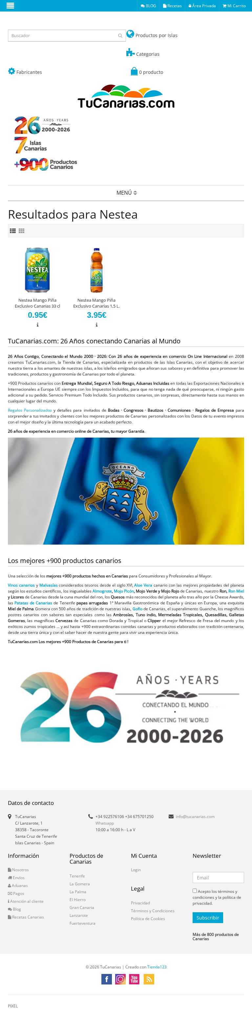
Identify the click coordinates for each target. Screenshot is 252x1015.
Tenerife (77, 876)
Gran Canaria (82, 907)
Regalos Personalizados (30, 410)
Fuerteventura (82, 923)
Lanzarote (79, 915)
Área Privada (203, 6)
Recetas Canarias (27, 917)
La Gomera (80, 884)
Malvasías (48, 585)
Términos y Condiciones (153, 911)
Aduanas (19, 885)
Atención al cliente (26, 901)
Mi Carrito (236, 6)
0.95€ (37, 315)
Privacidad (140, 903)
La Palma (78, 892)
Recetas (174, 6)
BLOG (150, 6)
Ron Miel (236, 591)
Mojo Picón (124, 591)
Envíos (18, 877)
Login (136, 870)
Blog (16, 909)
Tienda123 (157, 967)
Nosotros (20, 870)
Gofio (137, 609)
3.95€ (96, 315)
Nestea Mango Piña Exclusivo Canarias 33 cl (37, 303)
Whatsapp (104, 823)
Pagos (18, 893)
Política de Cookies (148, 918)
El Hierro (78, 899)
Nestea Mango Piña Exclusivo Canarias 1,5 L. (96, 303)
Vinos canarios (21, 585)
